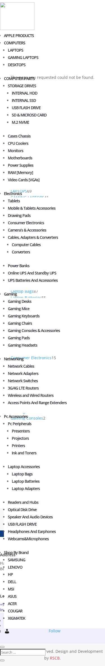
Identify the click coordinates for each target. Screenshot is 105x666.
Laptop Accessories (24, 466)
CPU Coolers (18, 143)
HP (10, 574)
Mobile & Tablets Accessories (31, 208)
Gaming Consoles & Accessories (34, 330)
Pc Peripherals (19, 423)
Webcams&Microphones (28, 538)
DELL (12, 581)
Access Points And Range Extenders (37, 402)
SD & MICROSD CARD (29, 115)
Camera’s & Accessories (27, 230)
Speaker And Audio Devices (30, 516)
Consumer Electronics (26, 222)
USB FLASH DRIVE (26, 107)
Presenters (21, 431)
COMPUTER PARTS (19, 78)
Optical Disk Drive (22, 509)
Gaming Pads (19, 337)
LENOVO (15, 567)
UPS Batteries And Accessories (33, 280)
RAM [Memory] (20, 172)
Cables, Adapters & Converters (33, 237)
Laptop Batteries (25, 481)
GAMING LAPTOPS (23, 57)
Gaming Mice (18, 308)
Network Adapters (23, 373)
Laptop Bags (22, 474)
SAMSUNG (16, 559)
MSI (11, 589)
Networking (14, 358)
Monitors (15, 150)
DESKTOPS (16, 64)
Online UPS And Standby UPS (32, 273)
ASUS (12, 596)
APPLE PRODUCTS (19, 35)
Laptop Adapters (26, 488)
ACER (12, 603)
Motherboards (20, 158)
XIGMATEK (16, 618)
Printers (18, 445)
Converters (21, 252)
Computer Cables (26, 244)
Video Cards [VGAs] (23, 179)
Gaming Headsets (22, 345)
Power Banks (18, 265)
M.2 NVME (20, 122)
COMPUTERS (14, 42)
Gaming (10, 294)
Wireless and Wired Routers (30, 395)
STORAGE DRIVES (22, 85)
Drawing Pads (19, 215)
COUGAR (15, 611)
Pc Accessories (16, 416)
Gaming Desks (19, 301)
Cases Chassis (19, 136)
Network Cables (21, 366)
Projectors (20, 438)
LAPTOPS (15, 50)
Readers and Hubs (23, 502)
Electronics (13, 193)
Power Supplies (20, 165)
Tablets (14, 200)
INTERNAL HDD (24, 93)
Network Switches (23, 380)
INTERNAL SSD (24, 100)
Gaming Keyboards (23, 316)
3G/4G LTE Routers (23, 388)
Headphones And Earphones (32, 531)
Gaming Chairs (20, 323)
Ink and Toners (24, 453)
